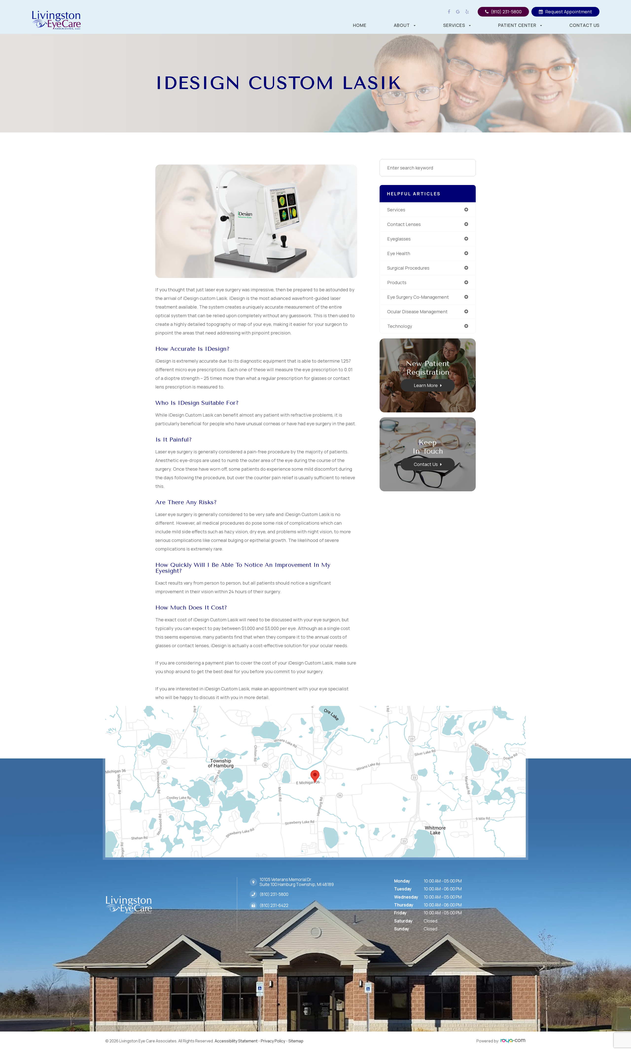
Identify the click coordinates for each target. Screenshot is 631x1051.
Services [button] (454, 25)
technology (399, 326)
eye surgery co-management (418, 297)
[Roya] (513, 1041)
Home (360, 25)
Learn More (426, 385)
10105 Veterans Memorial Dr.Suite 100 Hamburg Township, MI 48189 (297, 882)
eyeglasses (399, 239)
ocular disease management (417, 311)
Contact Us (584, 25)
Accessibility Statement (236, 1041)
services (396, 210)
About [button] (402, 25)
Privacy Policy (273, 1041)
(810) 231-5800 (274, 894)
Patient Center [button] (517, 25)
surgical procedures (408, 268)
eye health (398, 253)
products (396, 282)
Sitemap (295, 1041)
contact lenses (404, 224)
